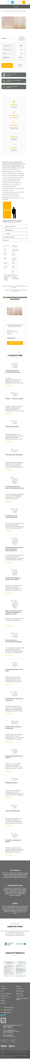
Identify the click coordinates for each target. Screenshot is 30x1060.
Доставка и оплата (9, 237)
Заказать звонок (7, 65)
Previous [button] (2, 329)
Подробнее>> (9, 385)
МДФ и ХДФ (19, 993)
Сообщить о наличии (20, 65)
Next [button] (27, 329)
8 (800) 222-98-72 (8, 1010)
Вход (20, 2)
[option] (15, 329)
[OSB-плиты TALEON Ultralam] (21, 944)
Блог (2, 991)
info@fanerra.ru (7, 1012)
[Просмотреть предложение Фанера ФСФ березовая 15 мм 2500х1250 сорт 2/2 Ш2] (15, 311)
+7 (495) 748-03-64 (8, 1007)
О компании (4, 988)
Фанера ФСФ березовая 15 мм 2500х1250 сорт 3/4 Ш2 (16, 290)
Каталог (3, 986)
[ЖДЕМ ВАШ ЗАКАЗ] (23, 2)
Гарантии (3, 1003)
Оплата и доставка (6, 993)
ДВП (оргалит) (20, 991)
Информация (9, 230)
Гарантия (6, 240)
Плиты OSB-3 (19, 995)
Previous (2, 944)
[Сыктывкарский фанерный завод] (9, 944)
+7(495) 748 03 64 (16, 2)
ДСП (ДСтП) (19, 988)
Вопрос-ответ (4, 995)
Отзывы (7, 233)
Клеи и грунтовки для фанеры (22, 999)
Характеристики (10, 226)
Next (28, 944)
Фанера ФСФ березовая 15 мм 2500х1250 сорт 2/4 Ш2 (15, 286)
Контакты (3, 998)
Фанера (18, 986)
